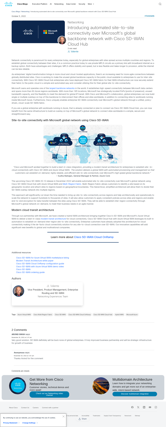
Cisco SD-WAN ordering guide (30, 272)
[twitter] (138, 407)
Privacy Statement (10, 423)
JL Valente (73, 52)
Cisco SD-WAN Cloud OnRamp (94, 237)
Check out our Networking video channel (49, 394)
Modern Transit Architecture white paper (34, 261)
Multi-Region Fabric (72, 184)
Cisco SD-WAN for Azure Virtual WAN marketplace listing (42, 258)
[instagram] (156, 407)
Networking (58, 4)
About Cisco (13, 407)
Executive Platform (39, 4)
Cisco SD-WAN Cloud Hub (103, 314)
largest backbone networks (62, 88)
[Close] (63, 416)
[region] (33, 420)
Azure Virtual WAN (24, 314)
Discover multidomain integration (135, 394)
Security (82, 4)
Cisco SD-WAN (23, 270)
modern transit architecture (53, 219)
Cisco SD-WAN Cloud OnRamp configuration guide (40, 264)
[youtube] (150, 407)
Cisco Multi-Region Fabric (43, 314)
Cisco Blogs (22, 4)
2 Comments (149, 16)
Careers (36, 407)
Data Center (71, 4)
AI (51, 4)
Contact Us (25, 407)
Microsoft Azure (132, 314)
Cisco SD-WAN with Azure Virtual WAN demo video (40, 267)
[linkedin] (144, 407)
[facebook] (132, 407)
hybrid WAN (119, 314)
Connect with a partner (50, 407)
